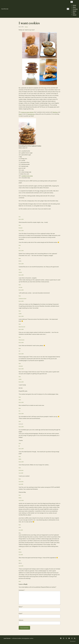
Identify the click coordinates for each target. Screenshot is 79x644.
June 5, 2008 (21, 484)
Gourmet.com (31, 114)
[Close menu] (71, 2)
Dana (20, 114)
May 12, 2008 (21, 219)
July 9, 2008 (21, 554)
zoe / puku (20, 287)
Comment (22, 590)
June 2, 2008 (21, 472)
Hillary (20, 399)
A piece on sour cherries (27, 112)
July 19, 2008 (21, 565)
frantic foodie (21, 470)
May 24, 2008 (21, 461)
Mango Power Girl (22, 326)
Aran (19, 216)
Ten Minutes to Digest (22, 298)
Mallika (20, 459)
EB (19, 445)
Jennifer (20, 313)
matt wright (21, 366)
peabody (20, 272)
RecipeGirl (20, 227)
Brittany (20, 497)
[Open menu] (68, 9)
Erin (19, 247)
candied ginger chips (27, 176)
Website (21, 620)
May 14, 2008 (21, 342)
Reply (20, 225)
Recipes (26, 26)
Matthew (55, 112)
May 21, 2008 (21, 448)
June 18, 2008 (21, 500)
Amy (19, 410)
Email (21, 613)
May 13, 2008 (21, 301)
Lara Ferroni (4, 9)
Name (21, 606)
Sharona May (21, 481)
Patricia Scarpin (21, 339)
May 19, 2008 (21, 426)
